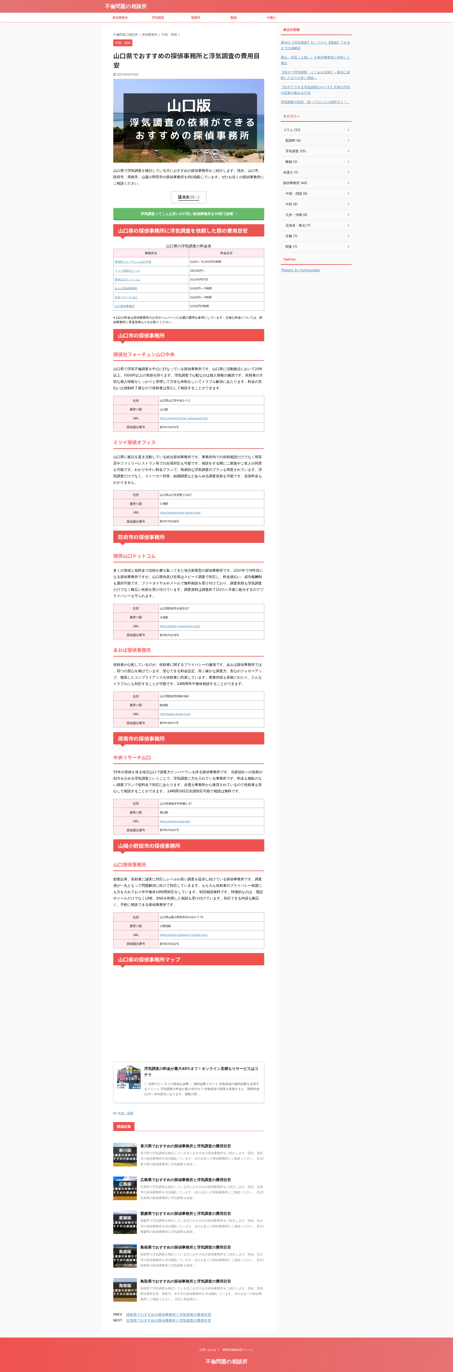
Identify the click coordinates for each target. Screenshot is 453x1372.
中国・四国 (125, 1113)
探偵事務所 (120, 17)
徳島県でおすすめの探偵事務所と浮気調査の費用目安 (168, 1314)
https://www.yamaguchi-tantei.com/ (183, 935)
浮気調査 (158, 17)
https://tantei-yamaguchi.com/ (180, 626)
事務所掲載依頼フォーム (238, 1349)
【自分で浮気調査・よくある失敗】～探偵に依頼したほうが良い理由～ (315, 75)
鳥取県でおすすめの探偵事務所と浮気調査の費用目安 (185, 1281)
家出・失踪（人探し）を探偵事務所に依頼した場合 (315, 60)
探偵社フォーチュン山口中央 (133, 261)
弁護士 (271, 17)
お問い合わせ (207, 1349)
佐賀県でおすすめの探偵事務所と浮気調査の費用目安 (168, 1320)
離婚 (234, 17)
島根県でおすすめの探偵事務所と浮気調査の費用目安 (185, 1247)
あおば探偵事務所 (126, 288)
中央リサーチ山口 (126, 297)
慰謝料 (195, 17)
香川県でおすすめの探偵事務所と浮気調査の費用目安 (185, 1146)
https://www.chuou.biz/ (175, 821)
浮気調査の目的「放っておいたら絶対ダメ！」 (315, 102)
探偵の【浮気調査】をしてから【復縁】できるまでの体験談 (315, 45)
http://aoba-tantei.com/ (175, 714)
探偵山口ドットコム (127, 279)
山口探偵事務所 (124, 306)
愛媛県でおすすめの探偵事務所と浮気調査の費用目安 (185, 1213)
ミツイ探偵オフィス (127, 270)
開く (194, 197)
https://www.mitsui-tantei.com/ (180, 512)
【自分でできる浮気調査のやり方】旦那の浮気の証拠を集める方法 (315, 90)
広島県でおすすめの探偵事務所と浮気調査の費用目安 (185, 1179)
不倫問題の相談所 (126, 6)
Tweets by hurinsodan (300, 270)
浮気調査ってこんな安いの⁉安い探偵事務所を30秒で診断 (187, 213)
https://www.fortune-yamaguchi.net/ (184, 418)
